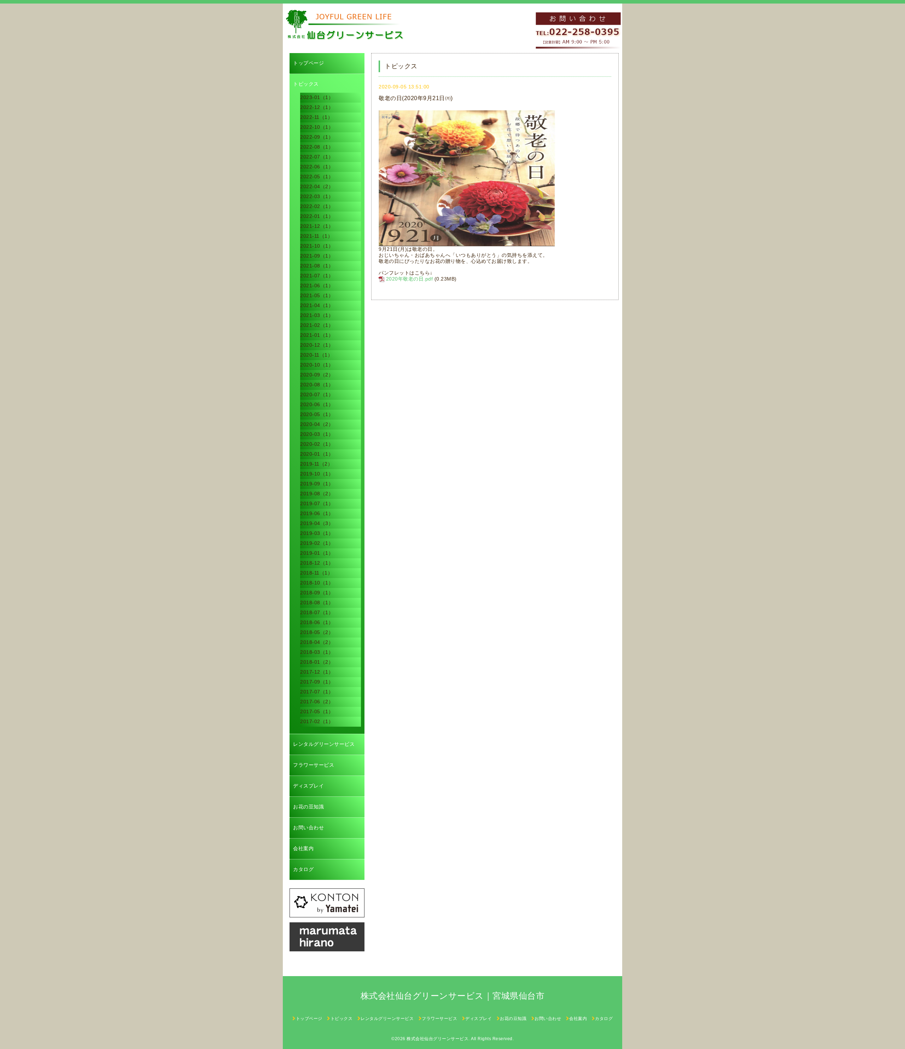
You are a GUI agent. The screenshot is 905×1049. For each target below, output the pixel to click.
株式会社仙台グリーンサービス (437, 1038)
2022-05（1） (316, 176)
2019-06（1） (316, 513)
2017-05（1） (316, 711)
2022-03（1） (316, 196)
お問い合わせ (308, 827)
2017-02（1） (316, 721)
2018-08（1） (316, 602)
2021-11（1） (316, 236)
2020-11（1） (316, 355)
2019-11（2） (316, 464)
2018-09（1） (316, 592)
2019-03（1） (316, 533)
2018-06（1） (316, 622)
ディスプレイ (308, 786)
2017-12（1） (316, 672)
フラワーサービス (313, 765)
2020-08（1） (316, 384)
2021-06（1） (316, 285)
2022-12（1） (316, 107)
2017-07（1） (316, 691)
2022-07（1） (316, 157)
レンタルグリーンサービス (324, 744)
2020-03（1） (316, 434)
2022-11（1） (316, 117)
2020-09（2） (316, 374)
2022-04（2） (316, 186)
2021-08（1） (316, 266)
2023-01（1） (316, 97)
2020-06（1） (316, 404)
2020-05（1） (316, 414)
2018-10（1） (316, 583)
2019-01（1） (316, 553)
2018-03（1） (316, 652)
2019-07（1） (316, 503)
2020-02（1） (316, 444)
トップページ (308, 63)
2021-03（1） (316, 315)
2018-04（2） (316, 642)
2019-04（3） (316, 523)
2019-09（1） (316, 483)
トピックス (306, 84)
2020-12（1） (316, 345)
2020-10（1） (316, 365)
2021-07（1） (316, 275)
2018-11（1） (316, 573)
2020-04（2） (316, 424)
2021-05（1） (316, 295)
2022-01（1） (316, 216)
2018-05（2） (316, 632)
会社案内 (303, 848)
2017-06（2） (316, 701)
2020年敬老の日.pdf (409, 279)
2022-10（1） (316, 127)
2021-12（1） (316, 226)
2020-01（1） (316, 454)
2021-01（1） (316, 335)
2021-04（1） (316, 305)
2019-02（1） (316, 543)
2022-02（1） (316, 206)
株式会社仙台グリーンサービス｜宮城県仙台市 (453, 996)
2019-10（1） (316, 474)
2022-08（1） (316, 147)
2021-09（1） (316, 256)
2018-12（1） (316, 563)
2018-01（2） (316, 662)
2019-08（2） (316, 493)
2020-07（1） (316, 394)
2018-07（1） (316, 612)
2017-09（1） (316, 682)
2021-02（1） (316, 325)
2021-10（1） (316, 246)
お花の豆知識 (308, 806)
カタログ (303, 869)
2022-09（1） (316, 137)
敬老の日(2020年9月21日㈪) (416, 98)
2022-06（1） (316, 166)
